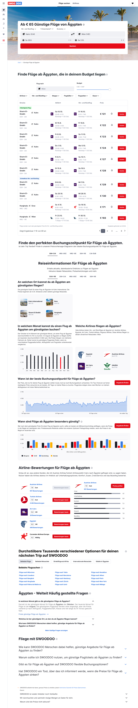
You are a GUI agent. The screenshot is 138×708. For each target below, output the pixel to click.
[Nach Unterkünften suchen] (3, 14)
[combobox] (28, 29)
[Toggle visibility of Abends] (54, 456)
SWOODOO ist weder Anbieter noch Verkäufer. (39, 694)
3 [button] (111, 231)
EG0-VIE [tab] (52, 276)
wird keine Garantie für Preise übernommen (73, 687)
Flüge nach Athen (97, 575)
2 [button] (107, 231)
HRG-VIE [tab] (73, 253)
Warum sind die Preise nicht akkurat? (35, 702)
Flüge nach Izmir (61, 584)
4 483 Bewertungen (37, 503)
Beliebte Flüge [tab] (25, 561)
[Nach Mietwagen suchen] (3, 19)
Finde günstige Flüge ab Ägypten (32, 614)
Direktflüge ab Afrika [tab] (61, 561)
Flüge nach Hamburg (62, 578)
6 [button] (121, 231)
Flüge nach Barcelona (63, 575)
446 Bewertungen (36, 527)
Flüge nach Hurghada (27, 581)
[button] (3, 3)
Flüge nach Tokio (61, 572)
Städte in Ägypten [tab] (102, 561)
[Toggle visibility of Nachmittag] (44, 456)
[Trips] (3, 34)
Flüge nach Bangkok (26, 578)
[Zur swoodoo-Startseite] (15, 3)
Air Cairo (33, 509)
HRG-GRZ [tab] (62, 253)
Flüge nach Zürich (61, 581)
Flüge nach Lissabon (26, 575)
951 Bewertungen (36, 491)
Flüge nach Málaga (98, 584)
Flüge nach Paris (97, 578)
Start (19, 62)
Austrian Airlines (36, 484)
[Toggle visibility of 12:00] (34, 456)
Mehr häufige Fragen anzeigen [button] (56, 630)
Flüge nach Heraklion (99, 572)
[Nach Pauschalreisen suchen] (3, 23)
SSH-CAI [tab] (52, 253)
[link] (117, 486)
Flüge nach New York (99, 581)
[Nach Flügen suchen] (3, 10)
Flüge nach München (26, 572)
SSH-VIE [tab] (83, 253)
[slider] (109, 89)
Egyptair (33, 521)
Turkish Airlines (36, 496)
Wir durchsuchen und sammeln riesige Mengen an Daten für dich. (46, 698)
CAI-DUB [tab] (92, 253)
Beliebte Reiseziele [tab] (42, 561)
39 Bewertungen (36, 515)
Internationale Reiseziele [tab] (82, 561)
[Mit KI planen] (3, 28)
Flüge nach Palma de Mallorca (30, 584)
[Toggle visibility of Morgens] (25, 456)
